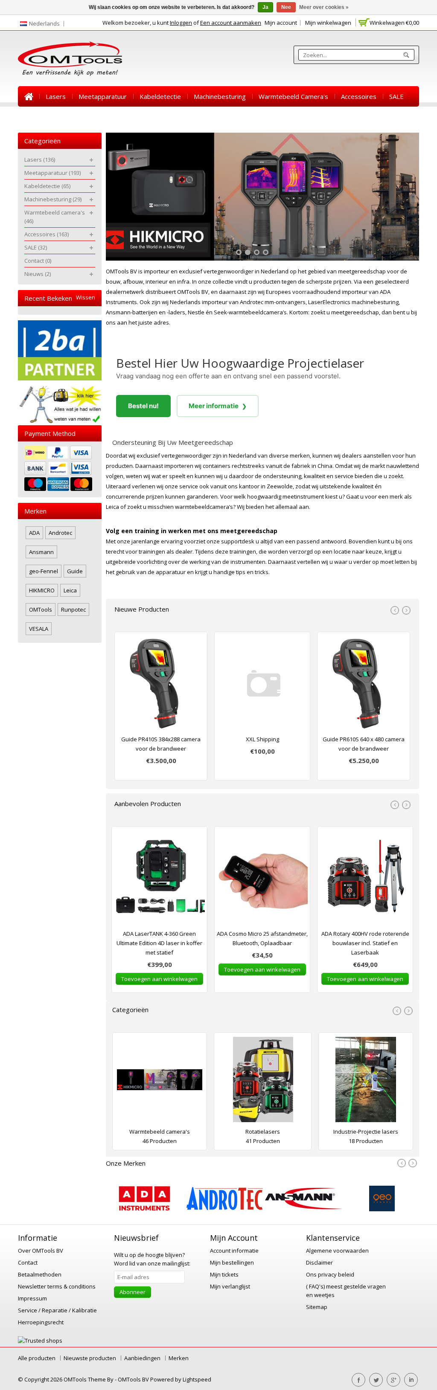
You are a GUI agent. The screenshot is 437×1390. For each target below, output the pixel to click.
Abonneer (132, 1292)
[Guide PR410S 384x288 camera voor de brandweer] (161, 685)
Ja (265, 7)
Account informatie (234, 1250)
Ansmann (41, 552)
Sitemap (316, 1307)
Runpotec (73, 609)
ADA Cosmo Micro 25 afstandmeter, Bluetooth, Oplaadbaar (262, 938)
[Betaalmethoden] (60, 469)
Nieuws (71, 117)
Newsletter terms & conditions (57, 1286)
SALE (396, 96)
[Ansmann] (303, 1209)
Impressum (32, 1298)
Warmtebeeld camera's (293, 96)
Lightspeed (197, 1379)
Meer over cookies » (324, 7)
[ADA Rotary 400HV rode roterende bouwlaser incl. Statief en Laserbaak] (365, 880)
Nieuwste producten (90, 1358)
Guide (75, 571)
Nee (286, 7)
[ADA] (144, 1209)
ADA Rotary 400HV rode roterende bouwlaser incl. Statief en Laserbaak (365, 943)
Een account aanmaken (230, 22)
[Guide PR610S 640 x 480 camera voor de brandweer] (364, 685)
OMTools (40, 609)
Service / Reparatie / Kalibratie (57, 1310)
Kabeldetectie (160, 96)
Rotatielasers (262, 1131)
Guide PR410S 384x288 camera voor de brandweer (161, 743)
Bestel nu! (143, 406)
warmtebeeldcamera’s (204, 507)
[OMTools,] (70, 58)
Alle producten (36, 1358)
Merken (179, 1358)
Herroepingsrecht (41, 1322)
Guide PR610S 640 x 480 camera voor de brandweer (364, 743)
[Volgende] (412, 1163)
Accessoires (358, 96)
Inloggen (181, 22)
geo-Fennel (43, 571)
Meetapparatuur (103, 96)
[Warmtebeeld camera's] (159, 1081)
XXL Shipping (262, 739)
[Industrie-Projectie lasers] (366, 1081)
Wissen (85, 297)
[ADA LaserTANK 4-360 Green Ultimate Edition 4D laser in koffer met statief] (159, 880)
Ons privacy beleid (330, 1274)
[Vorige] (402, 1163)
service (344, 476)
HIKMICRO (42, 590)
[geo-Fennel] (382, 1209)
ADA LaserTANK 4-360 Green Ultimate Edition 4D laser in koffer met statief (159, 943)
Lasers (56, 96)
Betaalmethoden (39, 1274)
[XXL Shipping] (262, 685)
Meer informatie (218, 406)
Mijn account (281, 22)
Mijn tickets (224, 1274)
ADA (34, 533)
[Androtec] (224, 1209)
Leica (112, 507)
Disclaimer (319, 1262)
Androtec (60, 533)
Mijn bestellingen (232, 1262)
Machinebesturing (220, 96)
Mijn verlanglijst (230, 1286)
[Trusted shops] (40, 1340)
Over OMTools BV (40, 1250)
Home (28, 96)
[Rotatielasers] (262, 1081)
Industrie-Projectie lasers (365, 1131)
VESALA (38, 629)
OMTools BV (134, 1379)
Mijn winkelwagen (328, 22)
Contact (35, 117)
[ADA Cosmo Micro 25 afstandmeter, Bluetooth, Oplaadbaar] (262, 880)
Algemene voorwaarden (337, 1250)
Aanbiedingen (142, 1358)
